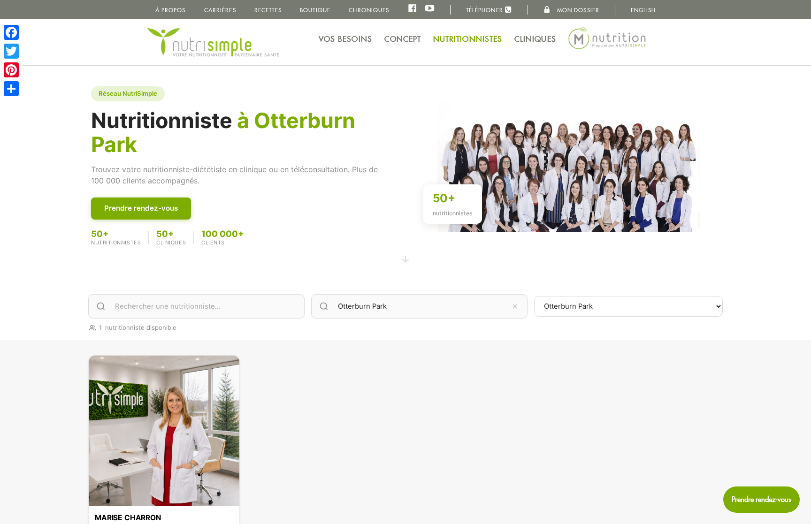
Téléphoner (485, 10)
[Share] (11, 88)
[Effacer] (515, 306)
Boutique (315, 10)
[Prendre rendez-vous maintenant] (761, 499)
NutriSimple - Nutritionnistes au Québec (213, 42)
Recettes (268, 10)
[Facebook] (11, 32)
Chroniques (369, 10)
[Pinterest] (11, 70)
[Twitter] (11, 51)
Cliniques (535, 39)
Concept (402, 39)
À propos (170, 10)
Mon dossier (577, 10)
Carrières (220, 10)
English (643, 10)
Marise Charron (128, 517)
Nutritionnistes (468, 39)
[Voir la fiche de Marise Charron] (164, 431)
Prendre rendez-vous (141, 208)
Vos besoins (345, 39)
